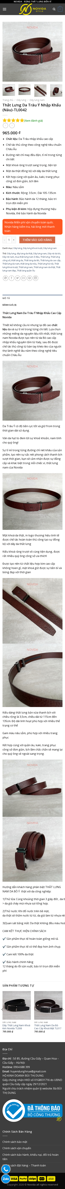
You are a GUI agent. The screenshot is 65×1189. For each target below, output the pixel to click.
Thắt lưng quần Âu (26, 270)
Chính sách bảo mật (14, 1142)
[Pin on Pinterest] (29, 278)
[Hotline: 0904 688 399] (5, 1169)
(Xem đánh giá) (33, 120)
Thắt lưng (45, 256)
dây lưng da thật (24, 253)
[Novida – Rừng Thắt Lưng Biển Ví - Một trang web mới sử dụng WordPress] (32, 9)
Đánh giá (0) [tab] (9, 304)
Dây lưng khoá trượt (32, 248)
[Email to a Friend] (23, 278)
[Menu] (4, 9)
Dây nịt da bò (54, 253)
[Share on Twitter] (17, 278)
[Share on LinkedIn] (35, 278)
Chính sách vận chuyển (16, 1148)
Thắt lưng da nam (11, 263)
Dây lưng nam (37, 100)
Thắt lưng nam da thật (44, 267)
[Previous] (8, 52)
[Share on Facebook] (11, 278)
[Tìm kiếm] (54, 9)
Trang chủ (7, 100)
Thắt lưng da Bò (31, 260)
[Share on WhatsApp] (5, 278)
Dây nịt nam (8, 256)
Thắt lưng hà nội (46, 263)
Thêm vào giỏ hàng (37, 240)
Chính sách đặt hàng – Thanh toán (24, 1165)
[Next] (57, 52)
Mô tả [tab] (6, 298)
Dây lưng (21, 100)
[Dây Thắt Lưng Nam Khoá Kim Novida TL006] (16, 1005)
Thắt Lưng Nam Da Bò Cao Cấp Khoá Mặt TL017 (47, 1027)
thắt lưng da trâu (28, 263)
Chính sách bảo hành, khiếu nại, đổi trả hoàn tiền (30, 1157)
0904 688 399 (22, 1067)
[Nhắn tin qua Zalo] (5, 1179)
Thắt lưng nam (26, 267)
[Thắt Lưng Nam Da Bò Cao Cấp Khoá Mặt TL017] (48, 1005)
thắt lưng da (17, 260)
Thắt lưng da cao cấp (50, 260)
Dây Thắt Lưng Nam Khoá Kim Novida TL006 (16, 1027)
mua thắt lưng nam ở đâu (27, 256)
